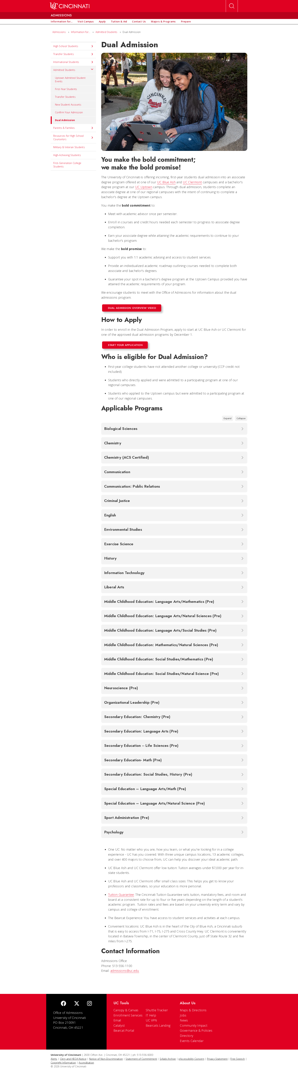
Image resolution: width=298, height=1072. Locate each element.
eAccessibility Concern (191, 1058)
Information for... (80, 32)
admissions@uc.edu (124, 971)
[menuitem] (61, 21)
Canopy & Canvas (125, 1010)
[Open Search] (232, 6)
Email (117, 1020)
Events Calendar (191, 1041)
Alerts (54, 1058)
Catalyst (119, 1025)
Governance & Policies (196, 1030)
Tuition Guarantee (121, 894)
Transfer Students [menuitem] (63, 54)
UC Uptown (143, 187)
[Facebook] (63, 1004)
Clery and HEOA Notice (73, 1058)
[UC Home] (69, 6)
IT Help (151, 1015)
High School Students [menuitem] (65, 46)
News (184, 1020)
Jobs (183, 1015)
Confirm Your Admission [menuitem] (69, 112)
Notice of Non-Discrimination (106, 1058)
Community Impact (193, 1025)
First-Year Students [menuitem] (66, 89)
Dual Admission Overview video (132, 308)
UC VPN (151, 1020)
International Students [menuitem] (66, 62)
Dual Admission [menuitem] (65, 120)
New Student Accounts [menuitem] (68, 104)
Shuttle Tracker (157, 1010)
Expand (227, 418)
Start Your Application (125, 345)
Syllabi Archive (168, 1058)
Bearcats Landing (158, 1025)
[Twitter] (77, 1004)
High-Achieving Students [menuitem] (67, 155)
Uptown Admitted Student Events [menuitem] (70, 79)
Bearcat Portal (123, 1030)
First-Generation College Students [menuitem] (67, 164)
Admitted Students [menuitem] (64, 70)
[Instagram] (89, 1004)
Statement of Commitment (141, 1058)
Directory (186, 1036)
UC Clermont (192, 182)
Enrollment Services (128, 1015)
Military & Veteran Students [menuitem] (69, 147)
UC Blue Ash (166, 182)
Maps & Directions (193, 1010)
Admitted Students (106, 32)
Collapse (241, 418)
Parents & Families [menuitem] (64, 127)
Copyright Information (63, 1062)
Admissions (59, 32)
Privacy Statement (217, 1058)
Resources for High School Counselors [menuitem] (68, 137)
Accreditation (86, 1062)
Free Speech (237, 1058)
